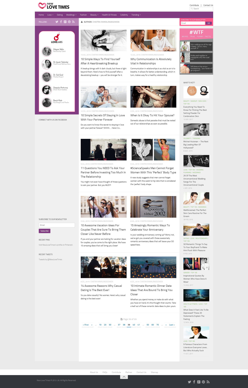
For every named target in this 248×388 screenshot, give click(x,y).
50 (148, 325)
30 (110, 325)
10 (100, 325)
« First (86, 325)
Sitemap (154, 372)
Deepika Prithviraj (60, 87)
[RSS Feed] (73, 21)
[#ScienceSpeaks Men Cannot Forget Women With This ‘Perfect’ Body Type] (153, 149)
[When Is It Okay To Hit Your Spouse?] (153, 96)
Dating (60, 15)
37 (119, 325)
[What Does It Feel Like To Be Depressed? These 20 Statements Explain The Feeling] (196, 295)
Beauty (93, 15)
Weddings (70, 15)
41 (139, 325)
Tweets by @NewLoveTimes (50, 259)
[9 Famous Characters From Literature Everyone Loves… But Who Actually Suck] (196, 332)
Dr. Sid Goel (58, 75)
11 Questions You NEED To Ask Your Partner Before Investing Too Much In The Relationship (103, 172)
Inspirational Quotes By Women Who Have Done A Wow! (195, 278)
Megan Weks (58, 49)
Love (49, 15)
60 (153, 325)
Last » (172, 325)
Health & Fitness (109, 15)
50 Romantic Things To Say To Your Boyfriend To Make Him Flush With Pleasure (195, 247)
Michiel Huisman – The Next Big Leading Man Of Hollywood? (195, 144)
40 (134, 325)
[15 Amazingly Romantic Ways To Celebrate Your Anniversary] (153, 207)
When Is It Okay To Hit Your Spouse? (152, 115)
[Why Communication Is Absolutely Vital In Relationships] (153, 40)
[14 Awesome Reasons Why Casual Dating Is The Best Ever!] (104, 267)
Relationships (201, 238)
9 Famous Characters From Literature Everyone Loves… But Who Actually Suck (195, 347)
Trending (135, 15)
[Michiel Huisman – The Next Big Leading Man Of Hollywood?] (196, 129)
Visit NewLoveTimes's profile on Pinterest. (56, 245)
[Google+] (65, 21)
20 (105, 325)
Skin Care (202, 101)
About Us (94, 372)
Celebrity (124, 15)
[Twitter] (56, 21)
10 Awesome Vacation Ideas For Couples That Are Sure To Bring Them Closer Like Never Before (103, 230)
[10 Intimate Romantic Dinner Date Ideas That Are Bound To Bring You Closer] (153, 267)
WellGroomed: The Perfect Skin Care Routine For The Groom (194, 213)
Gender (186, 273)
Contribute (194, 5)
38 (124, 325)
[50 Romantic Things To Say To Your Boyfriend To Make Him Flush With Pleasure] (196, 230)
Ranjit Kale (57, 100)
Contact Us (208, 5)
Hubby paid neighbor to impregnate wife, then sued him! (200, 57)
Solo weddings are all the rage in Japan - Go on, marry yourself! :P (201, 46)
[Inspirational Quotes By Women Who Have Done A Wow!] (196, 264)
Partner (129, 372)
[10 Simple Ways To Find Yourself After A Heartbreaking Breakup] (104, 40)
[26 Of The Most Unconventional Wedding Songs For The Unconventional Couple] (196, 161)
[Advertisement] (58, 171)
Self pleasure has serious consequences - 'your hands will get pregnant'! (201, 68)
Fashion (83, 15)
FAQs (105, 372)
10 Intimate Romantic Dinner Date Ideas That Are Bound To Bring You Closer (151, 290)
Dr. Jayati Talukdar (60, 62)
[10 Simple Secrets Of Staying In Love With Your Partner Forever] (104, 96)
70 (157, 325)
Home (41, 15)
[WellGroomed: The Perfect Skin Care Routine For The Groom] (196, 198)
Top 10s (186, 104)
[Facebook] (61, 21)
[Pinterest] (69, 21)
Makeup (194, 101)
